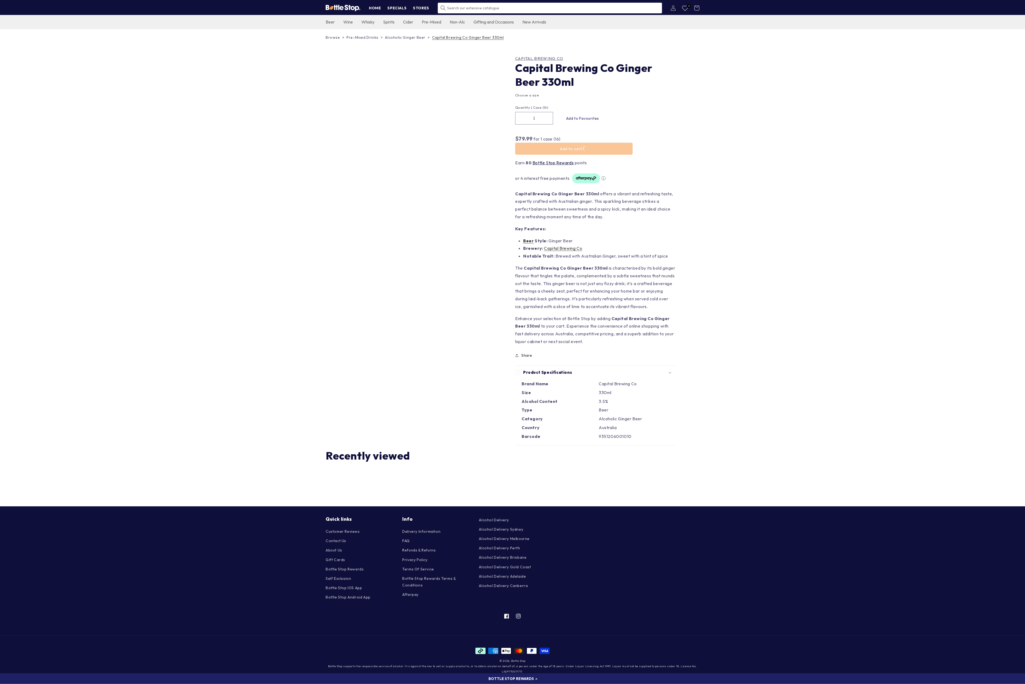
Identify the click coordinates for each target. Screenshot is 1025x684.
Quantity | (523, 107)
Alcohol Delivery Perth (499, 548)
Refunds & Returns (419, 550)
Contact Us (336, 540)
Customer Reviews (343, 531)
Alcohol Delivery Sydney (501, 529)
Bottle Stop (518, 661)
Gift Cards (335, 559)
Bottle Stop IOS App (344, 587)
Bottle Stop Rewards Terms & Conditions (429, 582)
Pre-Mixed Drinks (362, 37)
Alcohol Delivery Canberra (503, 585)
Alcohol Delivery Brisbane (502, 557)
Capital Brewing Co (539, 58)
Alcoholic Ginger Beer (405, 37)
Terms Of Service (418, 569)
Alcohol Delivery (494, 520)
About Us (334, 550)
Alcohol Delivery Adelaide (502, 576)
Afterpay (410, 594)
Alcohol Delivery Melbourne (504, 538)
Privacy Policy (414, 559)
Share (526, 355)
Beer (528, 240)
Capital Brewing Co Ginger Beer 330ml (468, 37)
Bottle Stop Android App (348, 597)
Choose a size (527, 95)
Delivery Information (421, 531)
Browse (333, 37)
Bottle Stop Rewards (553, 162)
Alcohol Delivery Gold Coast (505, 567)
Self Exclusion (338, 578)
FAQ (406, 540)
